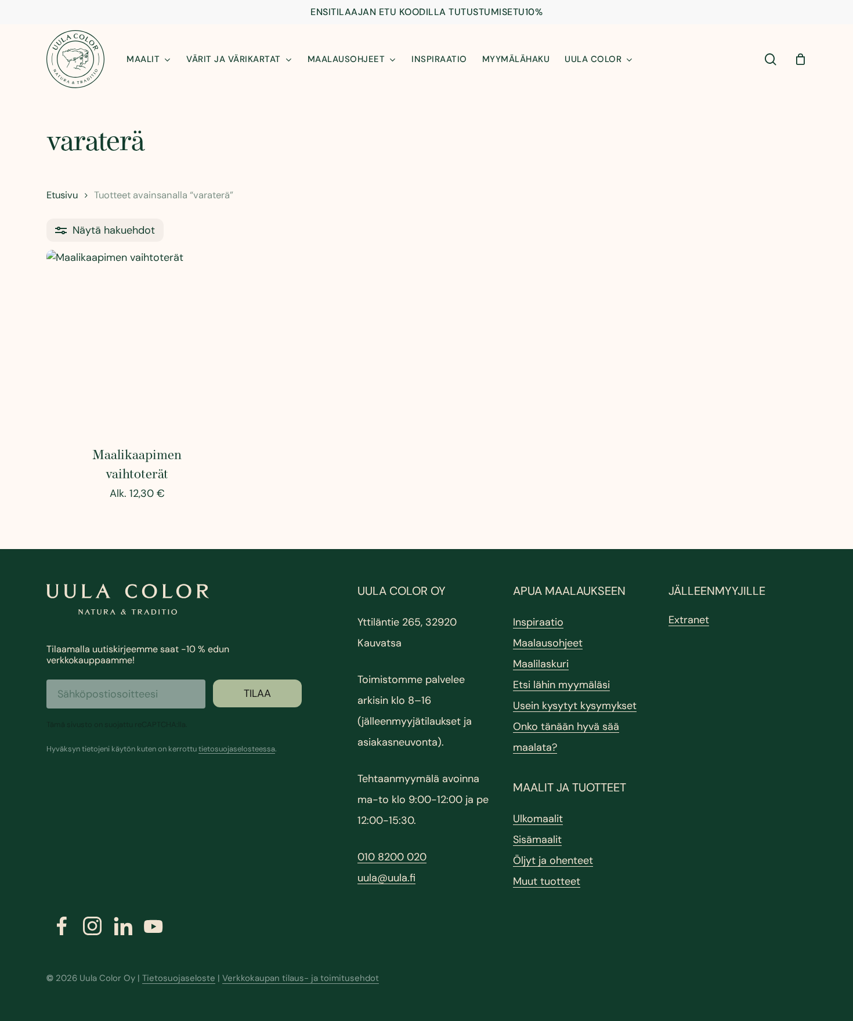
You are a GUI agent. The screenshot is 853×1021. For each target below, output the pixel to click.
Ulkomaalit (538, 819)
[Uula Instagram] (92, 926)
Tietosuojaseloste (178, 978)
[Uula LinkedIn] (123, 926)
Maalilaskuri (541, 664)
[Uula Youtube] (153, 926)
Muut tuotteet (546, 881)
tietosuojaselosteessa (236, 749)
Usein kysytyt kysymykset (575, 706)
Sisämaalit (537, 839)
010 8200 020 (391, 857)
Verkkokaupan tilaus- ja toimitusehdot (300, 978)
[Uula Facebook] (61, 926)
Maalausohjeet (548, 643)
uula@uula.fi (386, 878)
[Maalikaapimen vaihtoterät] (136, 340)
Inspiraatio (538, 622)
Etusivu (62, 195)
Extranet (688, 620)
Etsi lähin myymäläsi (561, 685)
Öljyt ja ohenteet (553, 860)
